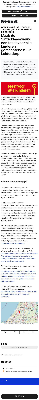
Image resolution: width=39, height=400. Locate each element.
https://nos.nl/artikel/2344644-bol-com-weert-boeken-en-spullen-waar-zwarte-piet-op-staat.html (18, 278)
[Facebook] (2, 381)
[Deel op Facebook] (24, 332)
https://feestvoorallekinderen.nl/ (12, 243)
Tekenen (19, 396)
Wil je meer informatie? (25, 7)
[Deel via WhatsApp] (15, 332)
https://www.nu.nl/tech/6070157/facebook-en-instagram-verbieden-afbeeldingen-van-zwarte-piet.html (19, 273)
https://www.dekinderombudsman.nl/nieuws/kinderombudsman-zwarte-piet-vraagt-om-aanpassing (19, 294)
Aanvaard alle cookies (19, 16)
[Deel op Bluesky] (5, 332)
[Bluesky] (6, 381)
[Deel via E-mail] (33, 332)
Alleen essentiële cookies (19, 11)
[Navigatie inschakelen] (35, 21)
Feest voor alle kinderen (20, 347)
